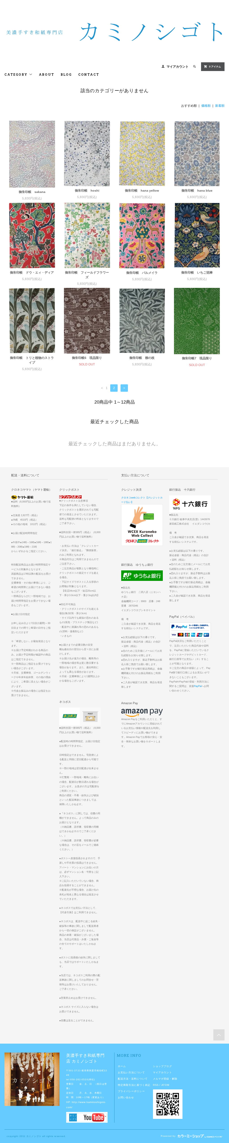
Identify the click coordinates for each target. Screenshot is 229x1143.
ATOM (165, 1085)
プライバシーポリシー (131, 1091)
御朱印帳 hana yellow (142, 190)
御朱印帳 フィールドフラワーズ (87, 275)
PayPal (197, 686)
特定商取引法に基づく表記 (134, 1085)
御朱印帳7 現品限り (197, 358)
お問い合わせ (126, 1097)
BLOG (66, 74)
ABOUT (46, 74)
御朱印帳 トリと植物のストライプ (32, 360)
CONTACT (88, 74)
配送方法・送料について (133, 1078)
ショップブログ (162, 1066)
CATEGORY (16, 74)
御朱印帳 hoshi (87, 190)
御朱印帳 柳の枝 (142, 358)
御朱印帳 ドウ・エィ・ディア (32, 272)
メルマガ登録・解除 (165, 1078)
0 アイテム (215, 66)
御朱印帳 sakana (32, 192)
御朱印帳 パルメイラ (142, 272)
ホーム (122, 1066)
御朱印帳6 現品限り (87, 358)
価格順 (206, 105)
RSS (156, 1085)
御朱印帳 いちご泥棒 (197, 272)
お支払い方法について (131, 1072)
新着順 (220, 105)
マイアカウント (178, 66)
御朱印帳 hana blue (197, 190)
